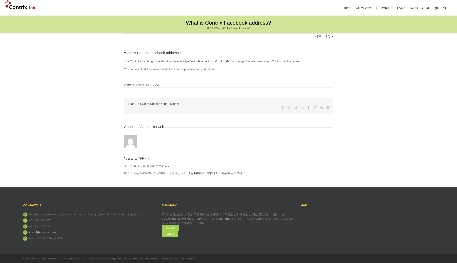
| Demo (133, 259)
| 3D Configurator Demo (148, 259)
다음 (327, 36)
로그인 (128, 165)
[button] (444, 7)
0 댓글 (156, 85)
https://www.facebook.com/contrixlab (206, 61)
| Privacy (125, 259)
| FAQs (117, 259)
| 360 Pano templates (187, 259)
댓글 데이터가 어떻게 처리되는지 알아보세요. (217, 173)
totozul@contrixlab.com (42, 232)
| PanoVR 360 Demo (168, 259)
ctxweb (130, 85)
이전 (318, 36)
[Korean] (437, 8)
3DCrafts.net (108, 259)
